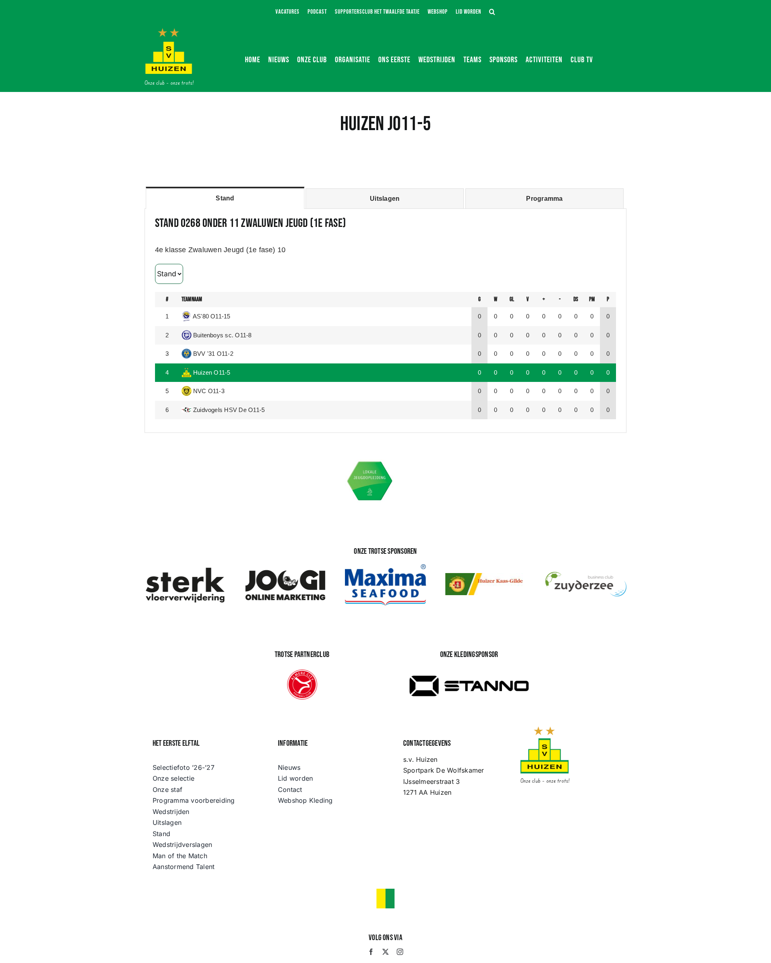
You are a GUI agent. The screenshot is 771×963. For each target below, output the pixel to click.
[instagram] (400, 952)
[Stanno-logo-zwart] (469, 669)
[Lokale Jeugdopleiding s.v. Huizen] (370, 463)
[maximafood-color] (385, 567)
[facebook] (371, 952)
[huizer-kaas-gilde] (485, 576)
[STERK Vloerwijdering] (185, 569)
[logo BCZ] (585, 575)
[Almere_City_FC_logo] (302, 673)
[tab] (225, 198)
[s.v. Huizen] (169, 31)
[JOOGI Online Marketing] (285, 569)
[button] (492, 12)
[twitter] (385, 952)
